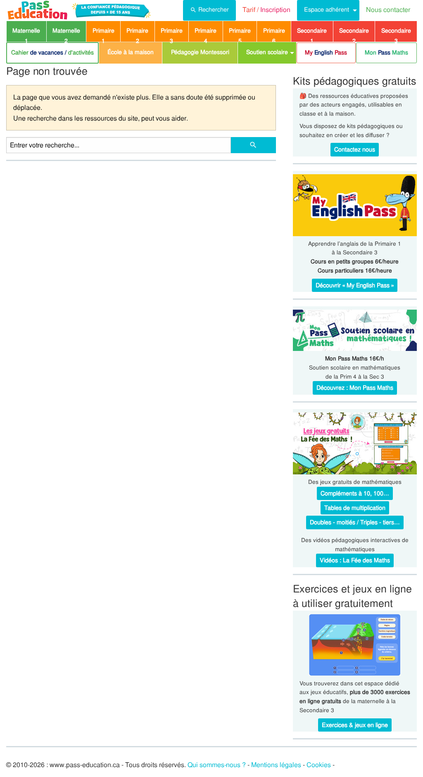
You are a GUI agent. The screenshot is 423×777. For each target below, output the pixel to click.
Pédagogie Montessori (200, 52)
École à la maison (130, 52)
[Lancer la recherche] (253, 145)
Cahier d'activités (52, 52)
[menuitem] (209, 10)
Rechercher (213, 9)
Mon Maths (386, 52)
